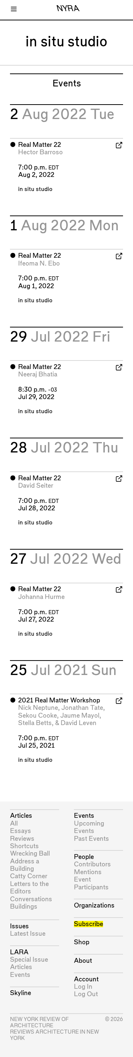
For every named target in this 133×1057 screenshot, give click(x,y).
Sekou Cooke (37, 715)
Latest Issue (27, 934)
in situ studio (35, 189)
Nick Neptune (38, 708)
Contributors (92, 864)
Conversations (31, 899)
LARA (19, 952)
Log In (83, 987)
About (83, 961)
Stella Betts (35, 723)
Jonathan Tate (82, 708)
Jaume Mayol (79, 715)
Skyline (20, 993)
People (84, 857)
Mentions (88, 872)
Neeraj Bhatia (37, 374)
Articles (21, 816)
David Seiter (35, 486)
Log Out (86, 994)
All (14, 823)
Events (20, 975)
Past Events (91, 839)
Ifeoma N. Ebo (39, 263)
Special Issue (29, 959)
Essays (20, 831)
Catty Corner (28, 876)
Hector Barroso (40, 152)
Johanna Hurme (41, 597)
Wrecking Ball (30, 853)
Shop (81, 942)
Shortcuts (24, 846)
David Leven (78, 723)
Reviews (22, 839)
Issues (19, 926)
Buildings (23, 906)
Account (86, 979)
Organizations (94, 905)
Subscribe (88, 924)
